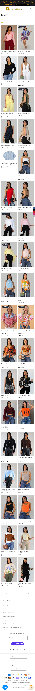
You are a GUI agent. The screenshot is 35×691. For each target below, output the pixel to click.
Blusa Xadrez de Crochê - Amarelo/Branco (23, 552)
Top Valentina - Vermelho (6, 207)
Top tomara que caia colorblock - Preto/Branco (25, 176)
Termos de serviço (8, 685)
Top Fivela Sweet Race (23, 426)
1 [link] (6, 594)
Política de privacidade (25, 682)
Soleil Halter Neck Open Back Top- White (25, 82)
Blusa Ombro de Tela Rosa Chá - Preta (25, 584)
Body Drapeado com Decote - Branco (9, 238)
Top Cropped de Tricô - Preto (7, 521)
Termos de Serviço (8, 612)
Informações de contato (27, 685)
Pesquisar (5, 605)
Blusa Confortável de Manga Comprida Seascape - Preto (7, 458)
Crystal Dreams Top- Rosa (23, 268)
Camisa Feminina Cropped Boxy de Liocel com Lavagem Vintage (9, 164)
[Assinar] (25, 638)
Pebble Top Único (5, 395)
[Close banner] (33, 3)
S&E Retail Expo (15, 680)
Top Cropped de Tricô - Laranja (24, 521)
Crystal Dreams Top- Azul (6, 299)
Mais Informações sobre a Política (12, 627)
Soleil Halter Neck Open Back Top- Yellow (8, 114)
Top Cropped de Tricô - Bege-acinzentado (24, 490)
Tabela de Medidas (8, 620)
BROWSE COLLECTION (22, 4)
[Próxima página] (28, 594)
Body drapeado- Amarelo (6, 268)
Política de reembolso (9, 623)
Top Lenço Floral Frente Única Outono (24, 299)
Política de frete (17, 685)
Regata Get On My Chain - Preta (25, 207)
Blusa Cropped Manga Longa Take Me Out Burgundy (8, 426)
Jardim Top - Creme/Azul (6, 583)
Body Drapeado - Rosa (22, 238)
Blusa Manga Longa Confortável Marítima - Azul (8, 490)
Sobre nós (6, 609)
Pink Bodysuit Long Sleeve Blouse (8, 51)
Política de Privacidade (9, 616)
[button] (3, 8)
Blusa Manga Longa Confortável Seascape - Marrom (25, 458)
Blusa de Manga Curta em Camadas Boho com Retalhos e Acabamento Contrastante (25, 332)
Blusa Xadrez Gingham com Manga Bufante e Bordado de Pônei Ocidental (8, 332)
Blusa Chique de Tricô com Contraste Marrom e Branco (9, 552)
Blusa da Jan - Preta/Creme (24, 395)
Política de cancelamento (18, 687)
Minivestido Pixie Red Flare (24, 51)
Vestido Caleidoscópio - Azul (24, 113)
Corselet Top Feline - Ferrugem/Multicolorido (23, 364)
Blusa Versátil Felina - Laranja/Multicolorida (6, 364)
